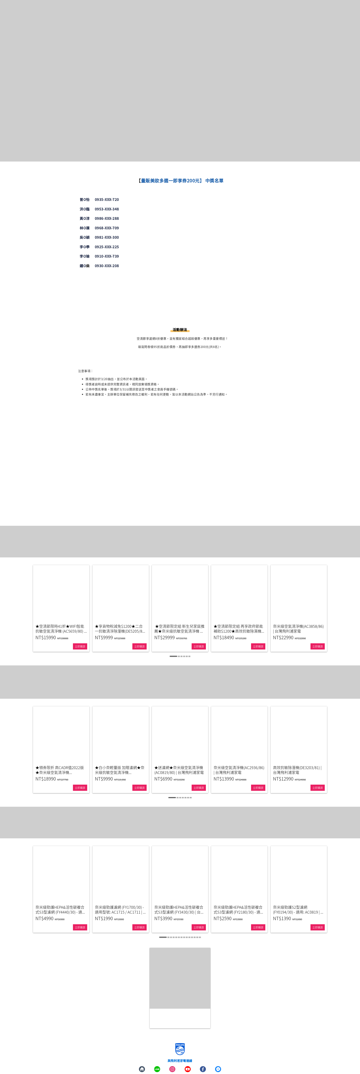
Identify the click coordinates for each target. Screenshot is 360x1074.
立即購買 (80, 646)
